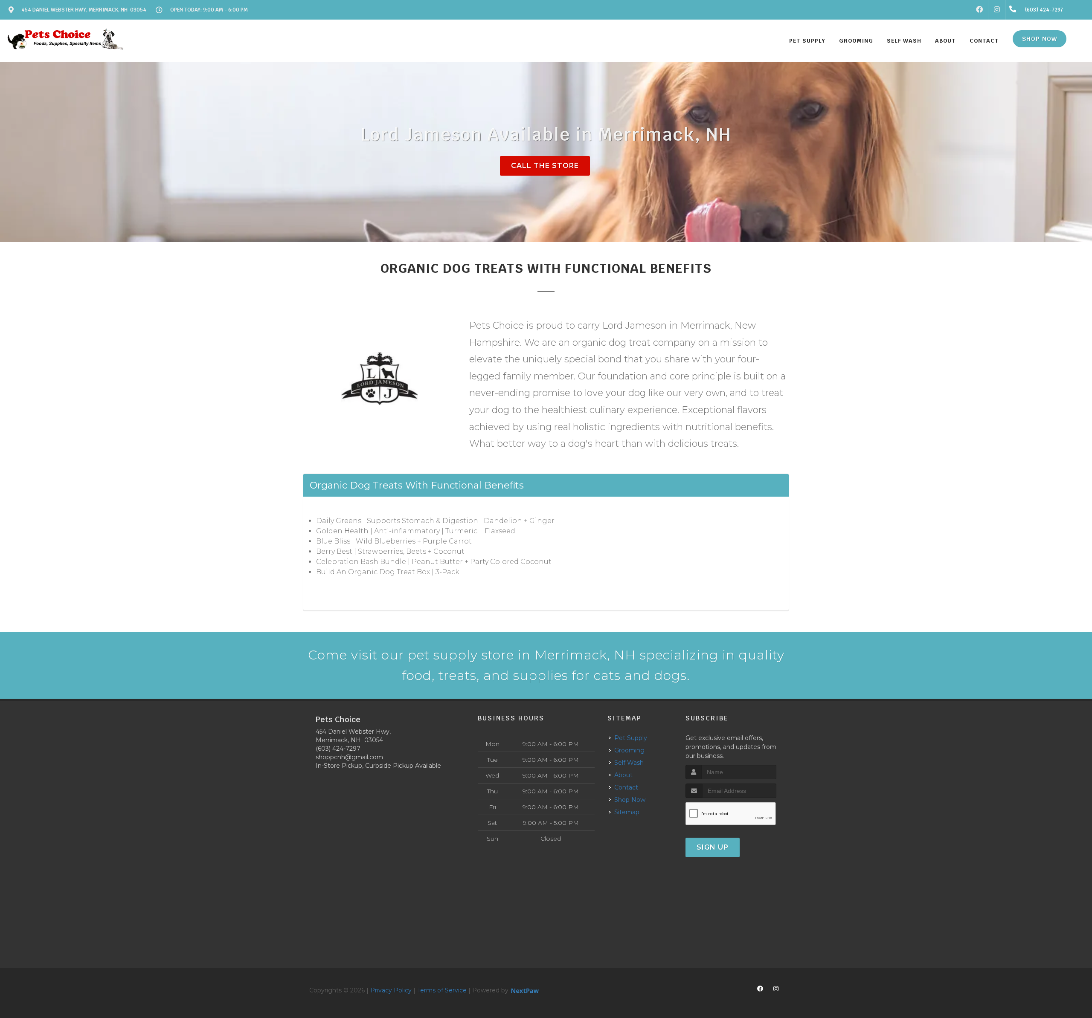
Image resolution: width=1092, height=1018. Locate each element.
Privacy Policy (391, 990)
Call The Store (545, 166)
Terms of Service (442, 990)
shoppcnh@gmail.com (349, 757)
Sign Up (713, 847)
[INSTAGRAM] (996, 10)
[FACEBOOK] (979, 10)
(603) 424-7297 (338, 748)
